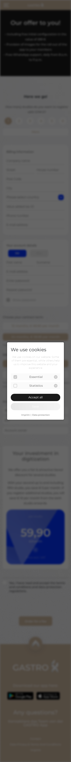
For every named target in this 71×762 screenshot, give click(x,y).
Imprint (25, 415)
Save (35, 406)
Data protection (41, 415)
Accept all (35, 397)
